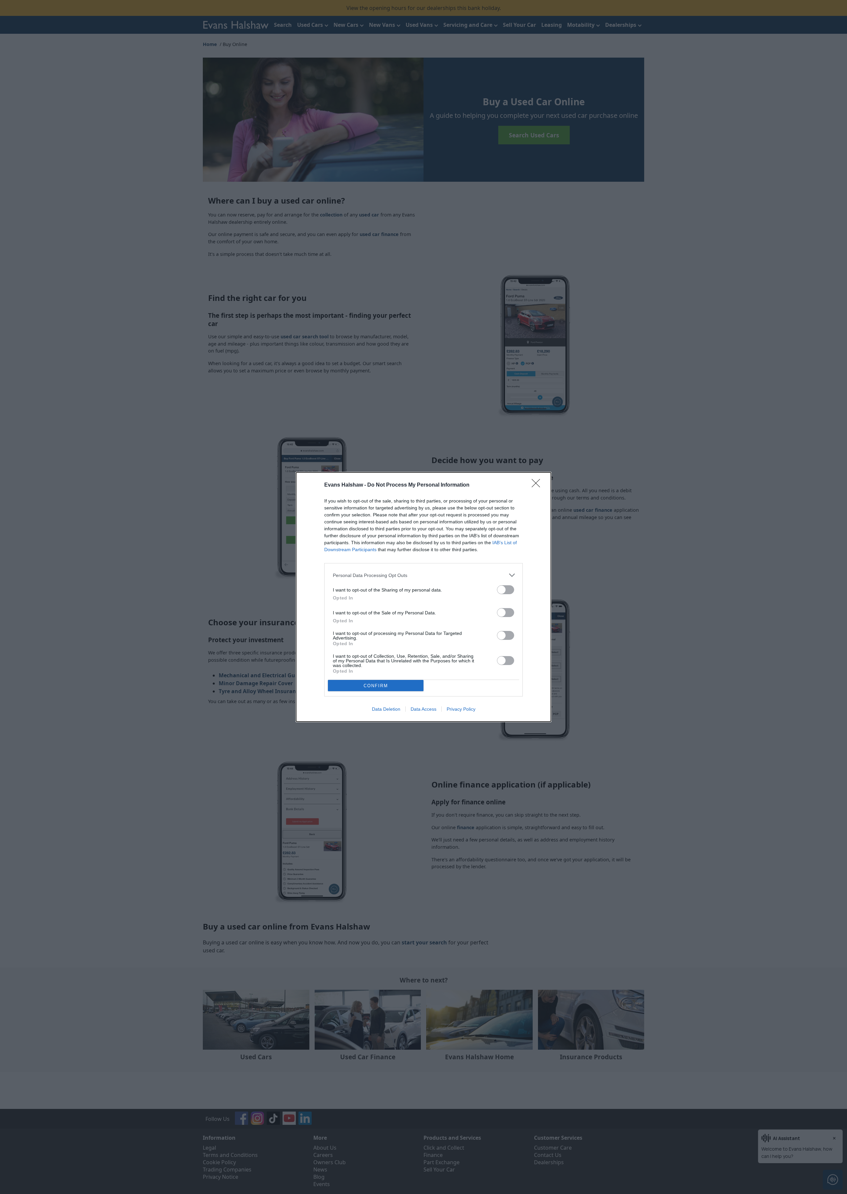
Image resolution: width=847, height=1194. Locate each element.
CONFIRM (376, 685)
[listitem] (423, 575)
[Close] (538, 485)
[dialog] (423, 597)
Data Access (423, 709)
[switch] (505, 589)
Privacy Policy (461, 709)
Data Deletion (386, 709)
